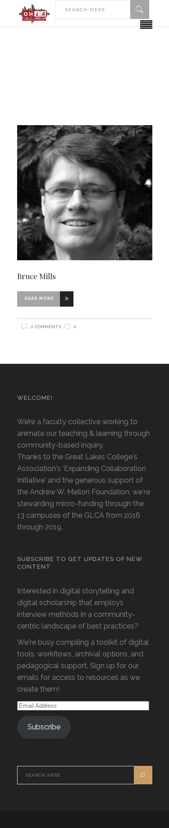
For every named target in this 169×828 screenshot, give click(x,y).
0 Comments (46, 326)
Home (79, 71)
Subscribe (43, 727)
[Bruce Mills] (84, 192)
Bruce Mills (36, 276)
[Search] (139, 9)
